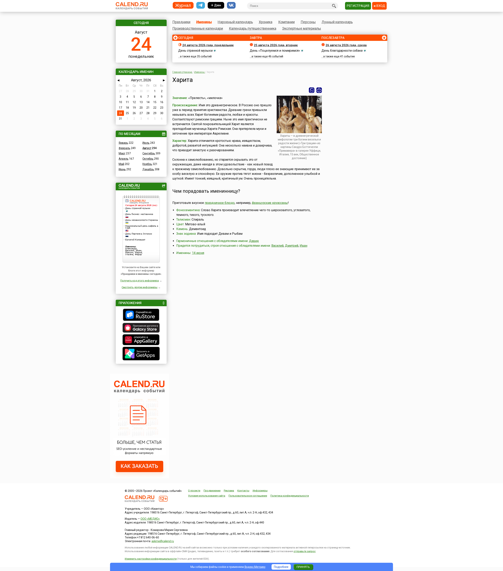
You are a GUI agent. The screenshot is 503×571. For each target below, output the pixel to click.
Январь (123, 142)
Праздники (181, 22)
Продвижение (212, 490)
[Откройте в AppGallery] (141, 340)
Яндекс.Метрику (254, 566)
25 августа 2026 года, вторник (276, 45)
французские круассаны (270, 203)
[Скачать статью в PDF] (311, 90)
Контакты (243, 490)
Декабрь (148, 169)
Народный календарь (235, 22)
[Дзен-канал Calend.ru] (216, 5)
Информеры (260, 490)
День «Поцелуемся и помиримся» (275, 50)
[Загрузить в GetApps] (141, 354)
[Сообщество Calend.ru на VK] (231, 5)
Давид (254, 241)
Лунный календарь (337, 22)
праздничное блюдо (220, 203)
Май (121, 164)
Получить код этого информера (139, 280)
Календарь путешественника (252, 28)
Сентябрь (148, 153)
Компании (286, 22)
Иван (303, 245)
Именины (204, 22)
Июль (146, 142)
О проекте (194, 490)
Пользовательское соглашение (248, 495)
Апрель (124, 158)
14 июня (198, 253)
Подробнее (281, 566)
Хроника (265, 22)
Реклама (229, 490)
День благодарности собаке (342, 50)
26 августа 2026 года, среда (346, 45)
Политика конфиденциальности (289, 495)
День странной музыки (195, 50)
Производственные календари (197, 28)
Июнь (122, 169)
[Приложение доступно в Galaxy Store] (141, 328)
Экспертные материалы (301, 28)
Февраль (124, 148)
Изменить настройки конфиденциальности (151, 558)
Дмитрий (291, 245)
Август (146, 148)
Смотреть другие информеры (139, 287)
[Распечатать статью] (319, 90)
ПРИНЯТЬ (303, 566)
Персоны (308, 22)
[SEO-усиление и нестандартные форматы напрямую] (139, 477)
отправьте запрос (305, 551)
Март (122, 153)
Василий (277, 245)
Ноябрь (147, 164)
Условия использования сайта (206, 495)
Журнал (183, 5)
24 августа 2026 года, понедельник (208, 45)
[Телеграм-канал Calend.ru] (200, 5)
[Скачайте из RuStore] (141, 315)
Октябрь (147, 158)
